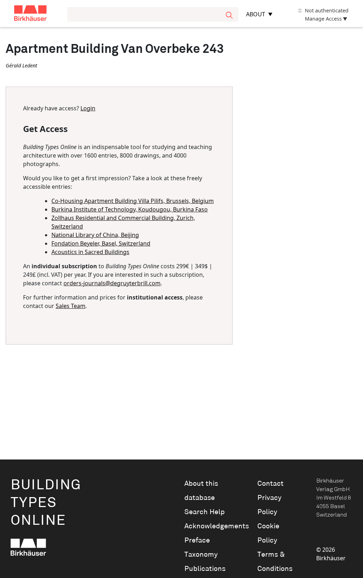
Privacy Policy (269, 505)
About (255, 14)
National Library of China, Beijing (95, 235)
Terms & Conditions (274, 561)
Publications (204, 569)
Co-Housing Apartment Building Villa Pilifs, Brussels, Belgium (132, 201)
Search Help (204, 512)
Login (87, 108)
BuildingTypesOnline (46, 503)
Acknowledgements (211, 526)
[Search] (229, 14)
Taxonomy (201, 554)
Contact (270, 483)
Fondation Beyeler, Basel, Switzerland (100, 243)
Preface (197, 540)
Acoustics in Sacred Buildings (90, 252)
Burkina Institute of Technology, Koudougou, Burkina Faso (129, 209)
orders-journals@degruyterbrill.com (112, 283)
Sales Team (70, 306)
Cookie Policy (268, 533)
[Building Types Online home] (39, 14)
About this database (201, 490)
